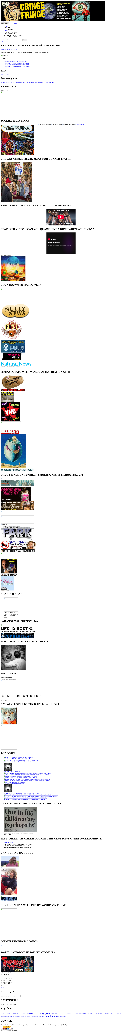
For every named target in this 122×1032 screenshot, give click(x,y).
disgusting (77, 1013)
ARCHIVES (4, 996)
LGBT (117, 1013)
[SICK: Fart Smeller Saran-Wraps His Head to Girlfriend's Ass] (21, 760)
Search (2, 21)
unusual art (36, 1016)
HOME (6, 26)
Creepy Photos (4, 41)
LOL (120, 1013)
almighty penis (3, 1013)
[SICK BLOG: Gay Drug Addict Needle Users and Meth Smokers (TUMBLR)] (25, 798)
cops (34, 1013)
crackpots (37, 1013)
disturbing (81, 1013)
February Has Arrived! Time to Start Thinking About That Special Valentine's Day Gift (26, 780)
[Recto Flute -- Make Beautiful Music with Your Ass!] (18, 757)
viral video (41, 1016)
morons (2, 1016)
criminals (73, 1013)
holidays (107, 1013)
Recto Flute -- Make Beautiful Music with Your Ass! (17, 758)
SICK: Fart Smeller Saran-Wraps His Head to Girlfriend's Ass (20, 761)
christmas (25, 1013)
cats (22, 1013)
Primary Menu (4, 23)
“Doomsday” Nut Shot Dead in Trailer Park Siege (38, 82)
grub (101, 1013)
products (16, 1016)
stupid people (31, 1016)
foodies (88, 1013)
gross (99, 1013)
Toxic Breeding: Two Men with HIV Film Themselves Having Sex (21, 793)
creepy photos (4, 74)
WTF (9, 74)
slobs (28, 1016)
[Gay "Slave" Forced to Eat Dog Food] (14, 782)
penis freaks (10, 1016)
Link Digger (13, 49)
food (85, 1013)
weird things (60, 1016)
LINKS (6, 31)
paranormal (6, 1016)
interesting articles (112, 1013)
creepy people (59, 1013)
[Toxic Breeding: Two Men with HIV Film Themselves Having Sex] (8, 792)
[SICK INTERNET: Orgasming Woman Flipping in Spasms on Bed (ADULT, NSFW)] (27, 773)
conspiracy (30, 1013)
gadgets (94, 1013)
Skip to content (13, 23)
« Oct (2, 987)
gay (96, 1013)
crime (69, 1013)
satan (19, 1016)
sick (25, 1016)
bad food (19, 1013)
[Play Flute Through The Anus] (8, 770)
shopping (22, 1016)
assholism (15, 1013)
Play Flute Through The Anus (12, 771)
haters (104, 1013)
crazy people (45, 1013)
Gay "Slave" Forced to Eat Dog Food (14, 783)
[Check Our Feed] (79, 124)
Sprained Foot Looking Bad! (12, 82)
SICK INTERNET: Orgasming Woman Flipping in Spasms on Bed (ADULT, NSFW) (26, 774)
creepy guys (54, 1013)
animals (8, 1013)
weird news (51, 1016)
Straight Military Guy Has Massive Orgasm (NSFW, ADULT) (20, 777)
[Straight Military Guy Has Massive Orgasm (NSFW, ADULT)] (21, 776)
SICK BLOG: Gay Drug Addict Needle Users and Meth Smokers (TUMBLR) (24, 799)
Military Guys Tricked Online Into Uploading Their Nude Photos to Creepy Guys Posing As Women (30, 796)
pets (13, 1016)
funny (91, 1013)
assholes (11, 1013)
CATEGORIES (5, 1004)
